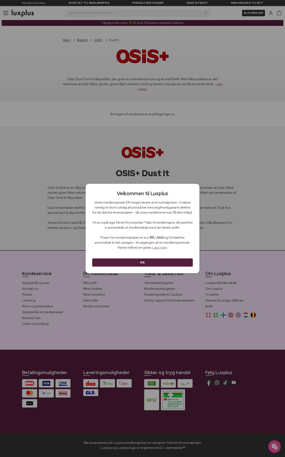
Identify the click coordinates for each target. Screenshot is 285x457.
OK (142, 262)
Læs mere (159, 247)
